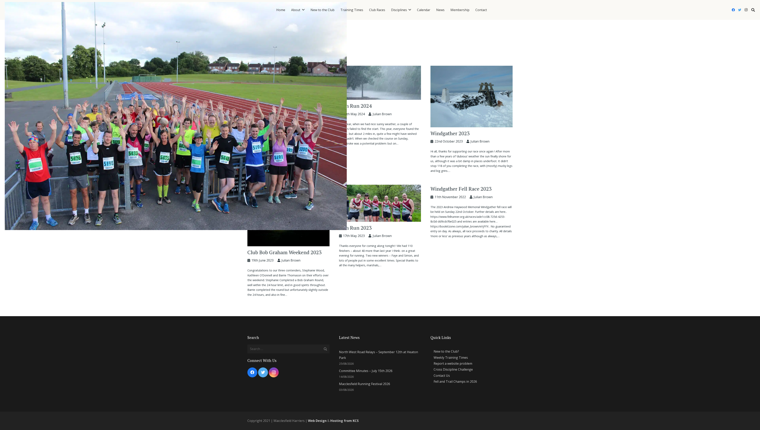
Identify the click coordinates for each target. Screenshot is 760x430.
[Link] (176, 10)
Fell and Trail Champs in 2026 (455, 381)
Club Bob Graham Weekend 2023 (284, 252)
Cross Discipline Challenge (453, 369)
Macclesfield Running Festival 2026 (364, 384)
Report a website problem (453, 363)
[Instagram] (746, 10)
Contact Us (442, 375)
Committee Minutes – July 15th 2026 (365, 371)
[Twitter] (739, 10)
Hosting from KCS (344, 421)
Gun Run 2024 (355, 105)
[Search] (753, 10)
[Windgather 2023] (471, 68)
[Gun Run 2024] (380, 68)
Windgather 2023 (450, 133)
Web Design (317, 421)
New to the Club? (446, 351)
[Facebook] (733, 10)
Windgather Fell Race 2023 (461, 188)
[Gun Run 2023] (380, 187)
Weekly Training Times (451, 357)
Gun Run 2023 (355, 227)
